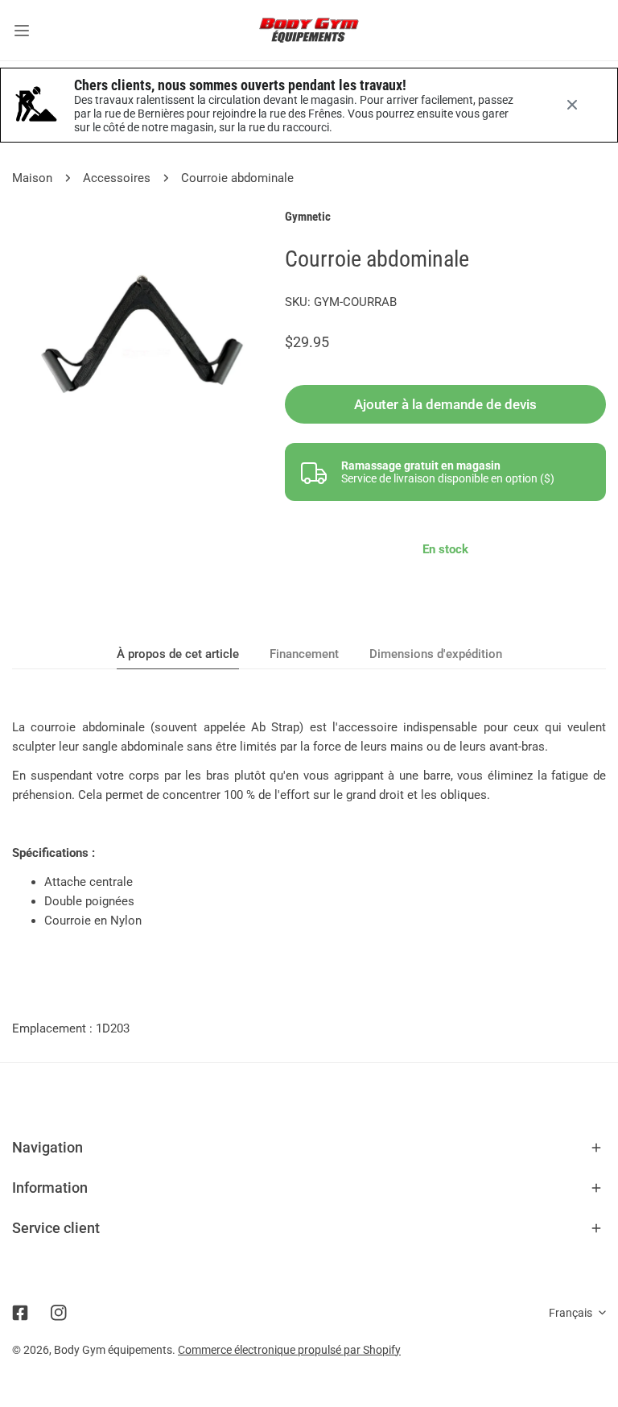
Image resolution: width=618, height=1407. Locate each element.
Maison (32, 178)
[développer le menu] (21, 30)
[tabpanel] (309, 823)
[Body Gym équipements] (309, 30)
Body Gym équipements (113, 1349)
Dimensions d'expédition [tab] (435, 654)
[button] (309, 1148)
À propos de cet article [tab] (178, 654)
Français (570, 1312)
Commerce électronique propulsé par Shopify (289, 1349)
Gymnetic (308, 216)
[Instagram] (58, 1312)
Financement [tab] (304, 654)
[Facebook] (20, 1312)
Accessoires (116, 178)
